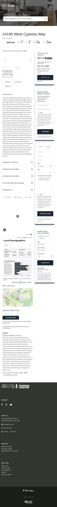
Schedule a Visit (48, 147)
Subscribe (45, 131)
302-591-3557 (51, 2)
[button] (45, 19)
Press (3, 472)
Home (4, 372)
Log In (5, 431)
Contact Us (45, 77)
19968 (25, 372)
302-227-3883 (43, 66)
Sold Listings (6, 474)
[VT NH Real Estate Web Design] (28, 502)
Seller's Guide (6, 448)
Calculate (45, 262)
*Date (38, 163)
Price (38, 241)
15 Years (42, 238)
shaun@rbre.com (8, 424)
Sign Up (13, 431)
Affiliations (5, 468)
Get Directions (11, 317)
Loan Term (40, 236)
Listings (9, 372)
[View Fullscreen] (4, 296)
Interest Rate (40, 253)
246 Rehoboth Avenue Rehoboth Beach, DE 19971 (10, 419)
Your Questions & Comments (44, 175)
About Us (4, 466)
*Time (38, 169)
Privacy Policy (40, 125)
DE (13, 372)
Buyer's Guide (6, 446)
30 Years (47, 236)
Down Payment (41, 247)
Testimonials (6, 470)
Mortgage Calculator (9, 451)
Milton (21, 372)
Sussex (17, 372)
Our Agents (40, 81)
